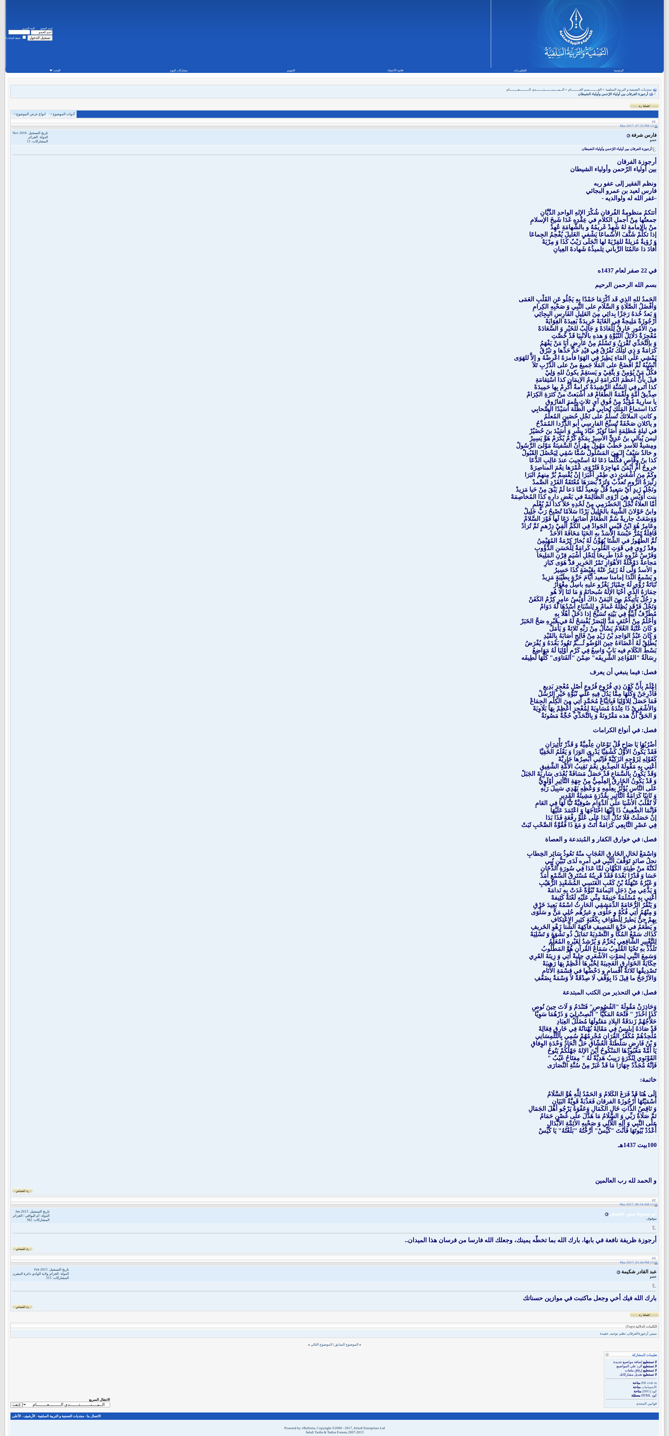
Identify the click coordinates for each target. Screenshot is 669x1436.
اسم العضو (47, 28)
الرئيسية (619, 70)
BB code (647, 1383)
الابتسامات (649, 1387)
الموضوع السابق (347, 1344)
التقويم (291, 70)
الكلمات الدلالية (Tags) (641, 1326)
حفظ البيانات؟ (13, 38)
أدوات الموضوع (64, 114)
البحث (56, 70)
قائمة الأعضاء (395, 70)
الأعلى (16, 1416)
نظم (623, 1333)
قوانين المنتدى (646, 1403)
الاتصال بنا (94, 1416)
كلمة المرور (28, 28)
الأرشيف (29, 1416)
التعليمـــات (520, 70)
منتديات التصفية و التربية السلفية (628, 89)
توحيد (614, 1333)
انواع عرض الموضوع (31, 114)
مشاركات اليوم (179, 70)
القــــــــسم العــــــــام (585, 89)
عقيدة (604, 1333)
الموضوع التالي (321, 1344)
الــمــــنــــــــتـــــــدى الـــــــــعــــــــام (535, 89)
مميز (653, 1333)
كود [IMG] (649, 1391)
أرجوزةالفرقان (637, 1333)
